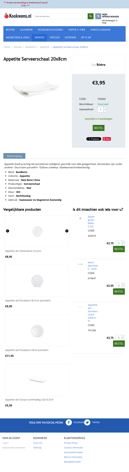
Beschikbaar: (86, 104)
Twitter (95, 422)
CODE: (82, 98)
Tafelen (54, 37)
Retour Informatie (73, 457)
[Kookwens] (17, 15)
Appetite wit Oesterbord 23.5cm (23, 251)
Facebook (78, 422)
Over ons (37, 442)
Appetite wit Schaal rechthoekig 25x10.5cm (29, 399)
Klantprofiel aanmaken (14, 447)
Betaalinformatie (72, 461)
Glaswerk (26, 29)
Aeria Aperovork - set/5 (93, 265)
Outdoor (70, 37)
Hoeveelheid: (86, 109)
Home (7, 47)
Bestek (10, 29)
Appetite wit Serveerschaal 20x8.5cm (93, 312)
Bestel (98, 128)
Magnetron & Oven (17, 37)
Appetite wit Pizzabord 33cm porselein (27, 350)
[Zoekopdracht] (91, 16)
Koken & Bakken (100, 29)
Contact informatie (73, 447)
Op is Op (86, 37)
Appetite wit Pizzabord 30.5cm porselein (28, 300)
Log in (6, 442)
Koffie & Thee (77, 29)
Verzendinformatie (73, 452)
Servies (39, 37)
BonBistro (30, 47)
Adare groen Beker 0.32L (91, 221)
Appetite (44, 47)
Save (108, 139)
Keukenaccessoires (50, 29)
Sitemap (37, 447)
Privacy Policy (71, 442)
